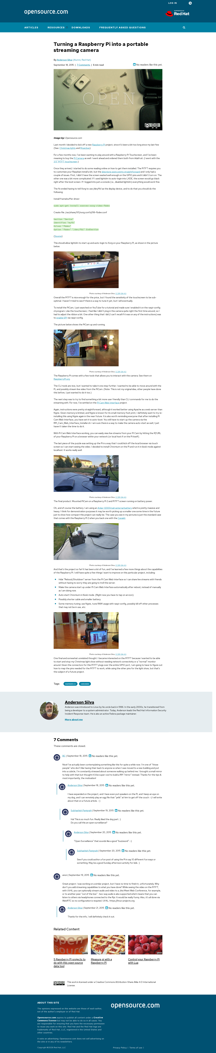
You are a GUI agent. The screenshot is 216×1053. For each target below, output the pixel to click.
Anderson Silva (64, 59)
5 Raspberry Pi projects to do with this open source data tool (70, 963)
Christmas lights (68, 148)
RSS (190, 3)
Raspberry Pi (98, 144)
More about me (74, 719)
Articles (31, 27)
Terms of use (135, 1047)
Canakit (121, 518)
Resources (56, 27)
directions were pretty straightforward (121, 171)
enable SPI (61, 317)
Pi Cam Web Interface (108, 402)
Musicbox (85, 148)
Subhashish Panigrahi (81, 810)
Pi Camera (79, 158)
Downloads (81, 27)
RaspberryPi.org (62, 379)
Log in (172, 3)
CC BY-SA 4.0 (120, 293)
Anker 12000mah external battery (115, 508)
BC (64, 755)
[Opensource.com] (46, 12)
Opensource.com (46, 1017)
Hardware (85, 684)
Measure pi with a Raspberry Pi (101, 961)
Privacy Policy (120, 1047)
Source (58, 236)
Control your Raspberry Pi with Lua (144, 961)
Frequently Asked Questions (122, 27)
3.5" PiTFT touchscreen (65, 161)
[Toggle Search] (184, 27)
